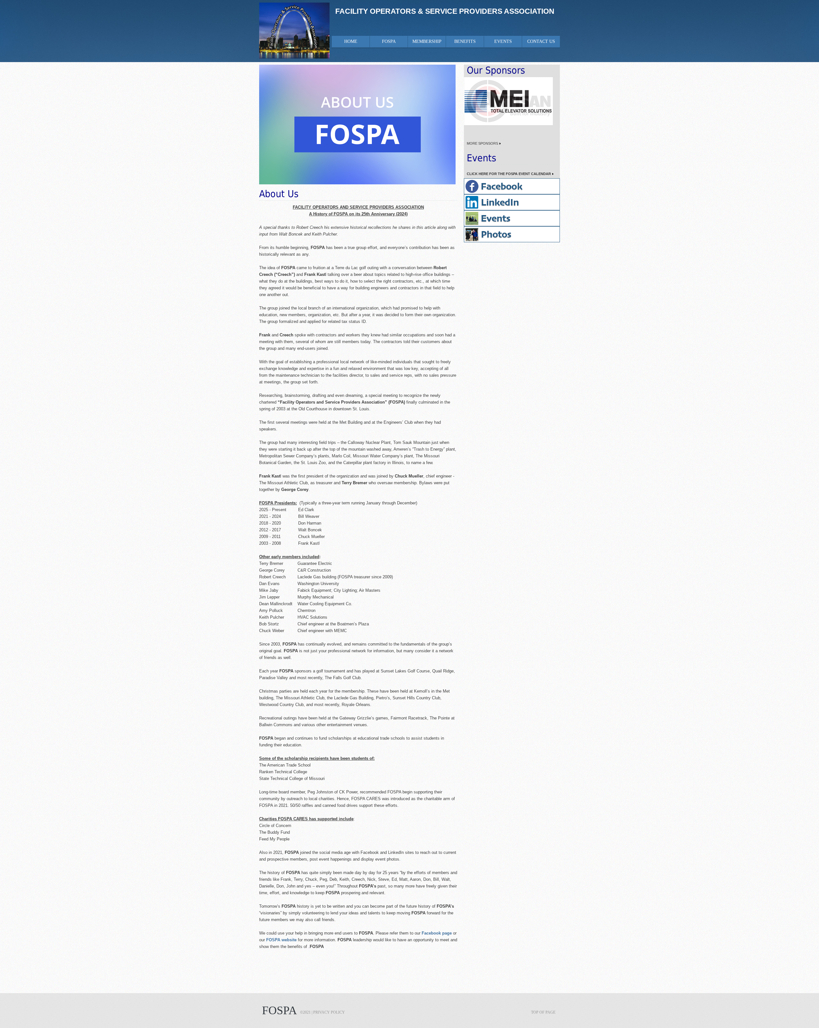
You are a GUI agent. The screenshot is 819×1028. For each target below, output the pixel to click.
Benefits (465, 41)
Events (503, 41)
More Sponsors (481, 143)
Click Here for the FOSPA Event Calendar (507, 174)
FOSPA (389, 41)
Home (350, 41)
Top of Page (543, 1012)
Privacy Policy (329, 1012)
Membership (426, 41)
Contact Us (541, 41)
